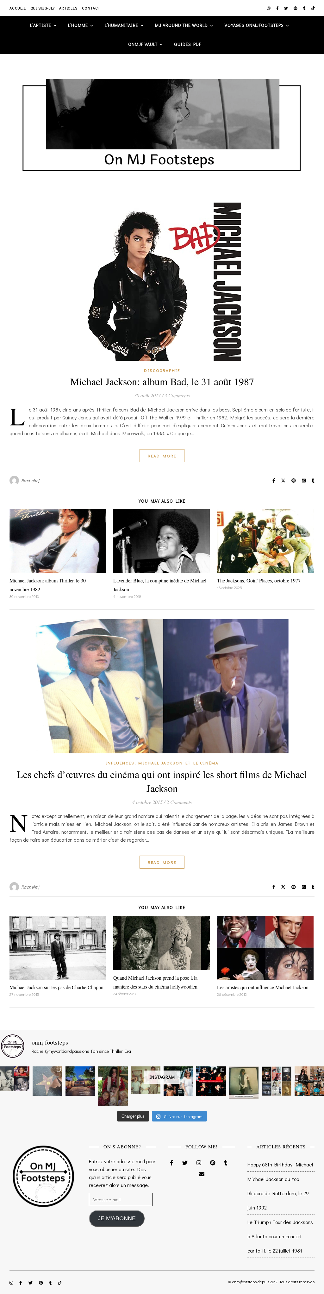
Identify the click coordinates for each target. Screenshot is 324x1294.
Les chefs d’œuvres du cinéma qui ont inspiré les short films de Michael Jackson (162, 781)
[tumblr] (305, 7)
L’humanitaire (121, 25)
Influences (119, 762)
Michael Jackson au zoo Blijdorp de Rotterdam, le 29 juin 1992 (278, 1193)
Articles (68, 7)
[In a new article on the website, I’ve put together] (276, 1081)
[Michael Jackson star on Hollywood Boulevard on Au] (47, 1081)
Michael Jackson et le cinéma (178, 762)
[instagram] (269, 7)
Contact (91, 7)
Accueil (17, 7)
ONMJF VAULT (143, 44)
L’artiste (40, 25)
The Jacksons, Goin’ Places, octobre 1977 (259, 580)
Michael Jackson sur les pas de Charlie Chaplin (56, 987)
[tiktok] (313, 7)
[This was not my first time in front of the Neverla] (80, 1081)
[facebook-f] (278, 7)
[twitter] (286, 7)
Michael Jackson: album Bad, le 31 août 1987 (162, 381)
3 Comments (177, 395)
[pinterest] (296, 7)
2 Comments (179, 802)
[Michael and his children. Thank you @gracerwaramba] (113, 1086)
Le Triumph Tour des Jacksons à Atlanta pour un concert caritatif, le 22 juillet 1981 (280, 1236)
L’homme (78, 25)
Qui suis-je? (42, 7)
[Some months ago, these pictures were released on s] (211, 1081)
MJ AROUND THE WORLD (181, 25)
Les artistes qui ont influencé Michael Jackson (262, 987)
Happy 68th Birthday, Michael (280, 1164)
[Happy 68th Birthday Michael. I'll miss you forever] (14, 1078)
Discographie (162, 370)
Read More (162, 455)
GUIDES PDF (187, 44)
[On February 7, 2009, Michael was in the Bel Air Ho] (309, 1081)
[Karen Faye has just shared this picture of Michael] (244, 1082)
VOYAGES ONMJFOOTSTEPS (254, 25)
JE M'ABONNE (117, 1218)
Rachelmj (30, 480)
